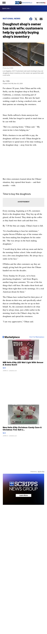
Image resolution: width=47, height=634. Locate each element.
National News (11, 18)
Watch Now (40, 2)
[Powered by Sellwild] (41, 471)
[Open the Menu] (4, 3)
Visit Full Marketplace (36, 337)
